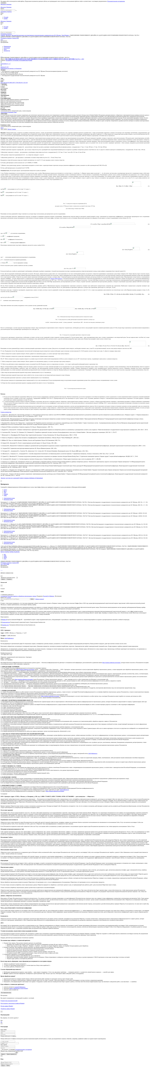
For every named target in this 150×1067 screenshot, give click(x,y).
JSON (5, 557)
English (6, 18)
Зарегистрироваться (11, 1054)
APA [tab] (5, 492)
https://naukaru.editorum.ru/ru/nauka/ (111, 662)
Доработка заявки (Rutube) (8, 1008)
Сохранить (9, 579)
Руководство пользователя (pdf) (9, 1000)
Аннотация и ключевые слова (9, 112)
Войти (32, 599)
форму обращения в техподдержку (19, 988)
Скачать (14, 129)
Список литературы (6, 412)
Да (1, 1022)
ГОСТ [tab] (5, 489)
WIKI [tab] (5, 495)
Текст (5, 49)
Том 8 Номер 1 (66, 35)
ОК (16, 1052)
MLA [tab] (5, 491)
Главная (3, 35)
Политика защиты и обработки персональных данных (22, 596)
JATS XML (6, 564)
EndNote (7, 551)
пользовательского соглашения (23, 1049)
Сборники (8, 4)
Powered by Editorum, (49, 596)
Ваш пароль (4, 1044)
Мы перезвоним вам (6, 992)
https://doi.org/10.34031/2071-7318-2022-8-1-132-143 (14, 82)
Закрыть (3, 579)
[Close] (1, 481)
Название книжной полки (8, 577)
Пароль (3, 1063)
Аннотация (7, 47)
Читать (9, 129)
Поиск (2, 8)
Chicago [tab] (6, 494)
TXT (5, 558)
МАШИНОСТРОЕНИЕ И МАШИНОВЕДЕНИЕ (19, 60)
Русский (6, 17)
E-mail (2, 1043)
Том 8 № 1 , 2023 (79, 59)
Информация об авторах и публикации (11, 68)
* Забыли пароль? (39, 599)
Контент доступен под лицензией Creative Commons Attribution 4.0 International (22, 478)
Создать (9, 597)
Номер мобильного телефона (8, 1036)
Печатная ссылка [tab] (8, 499)
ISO (5, 554)
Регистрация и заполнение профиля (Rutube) (12, 1003)
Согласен (3, 2)
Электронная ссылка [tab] (9, 498)
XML (5, 556)
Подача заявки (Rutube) (7, 1006)
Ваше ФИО (4, 1029)
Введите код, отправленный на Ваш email (12, 1051)
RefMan (12, 551)
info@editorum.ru (9, 638)
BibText (3, 551)
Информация (7, 46)
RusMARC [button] (17, 551)
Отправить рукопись (6, 11)
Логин (2, 1062)
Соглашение (4, 596)
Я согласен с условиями (8, 1049)
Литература (7, 50)
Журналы (3, 4)
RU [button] (1, 14)
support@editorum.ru (20, 987)
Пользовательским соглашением (116, 1)
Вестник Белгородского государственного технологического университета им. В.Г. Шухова (36, 35)
